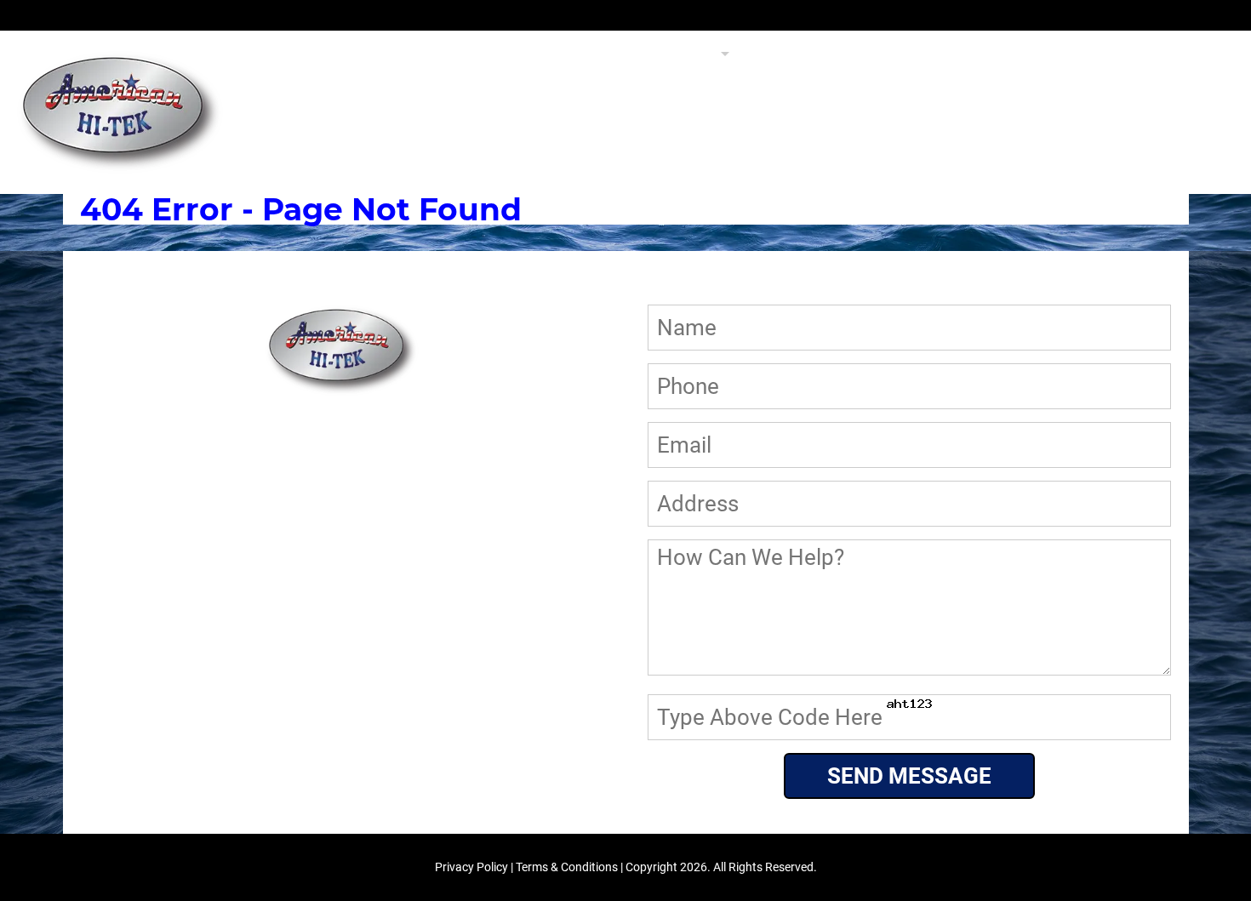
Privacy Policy (471, 867)
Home (584, 54)
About (974, 54)
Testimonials (1073, 54)
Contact (1182, 54)
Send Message (909, 776)
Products (668, 54)
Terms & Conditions (567, 867)
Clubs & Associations (840, 54)
